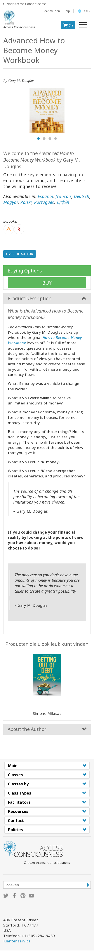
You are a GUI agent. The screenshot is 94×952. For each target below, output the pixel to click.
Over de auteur (19, 254)
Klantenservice (17, 941)
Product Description (30, 298)
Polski (26, 202)
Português (44, 202)
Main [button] (12, 765)
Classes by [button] (18, 783)
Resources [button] (18, 811)
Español (45, 196)
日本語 (62, 202)
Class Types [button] (19, 793)
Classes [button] (15, 774)
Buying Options (25, 271)
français (63, 196)
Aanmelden (52, 11)
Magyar (10, 202)
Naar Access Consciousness (26, 4)
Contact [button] (16, 820)
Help (67, 11)
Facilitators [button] (19, 802)
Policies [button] (15, 829)
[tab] (47, 765)
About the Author (27, 729)
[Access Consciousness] (9, 17)
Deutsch (81, 196)
